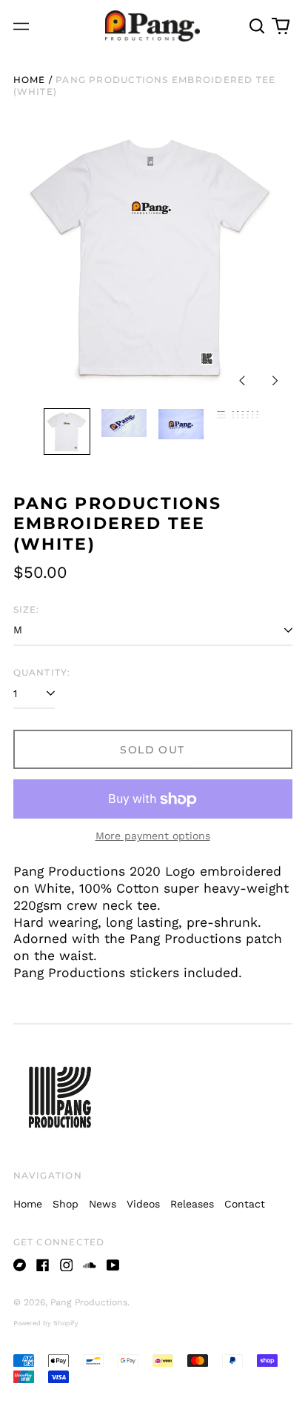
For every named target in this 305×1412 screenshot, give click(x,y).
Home (29, 79)
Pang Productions (88, 1302)
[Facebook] (43, 1265)
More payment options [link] (152, 836)
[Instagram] (66, 1265)
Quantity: (42, 672)
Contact (244, 1204)
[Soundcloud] (89, 1265)
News (102, 1204)
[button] (257, 26)
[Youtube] (113, 1265)
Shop (65, 1204)
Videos (143, 1204)
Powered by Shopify (45, 1323)
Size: (26, 609)
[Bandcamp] (20, 1265)
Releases (192, 1204)
